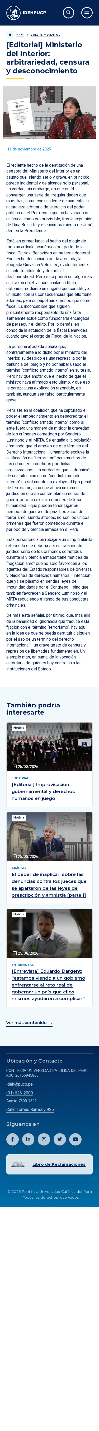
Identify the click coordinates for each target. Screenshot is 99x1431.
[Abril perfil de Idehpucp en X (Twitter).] (54, 1123)
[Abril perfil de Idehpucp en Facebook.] (11, 1123)
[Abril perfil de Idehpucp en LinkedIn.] (26, 1123)
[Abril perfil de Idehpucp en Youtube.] (69, 1123)
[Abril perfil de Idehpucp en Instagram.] (40, 1123)
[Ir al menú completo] (87, 12)
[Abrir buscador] (68, 12)
